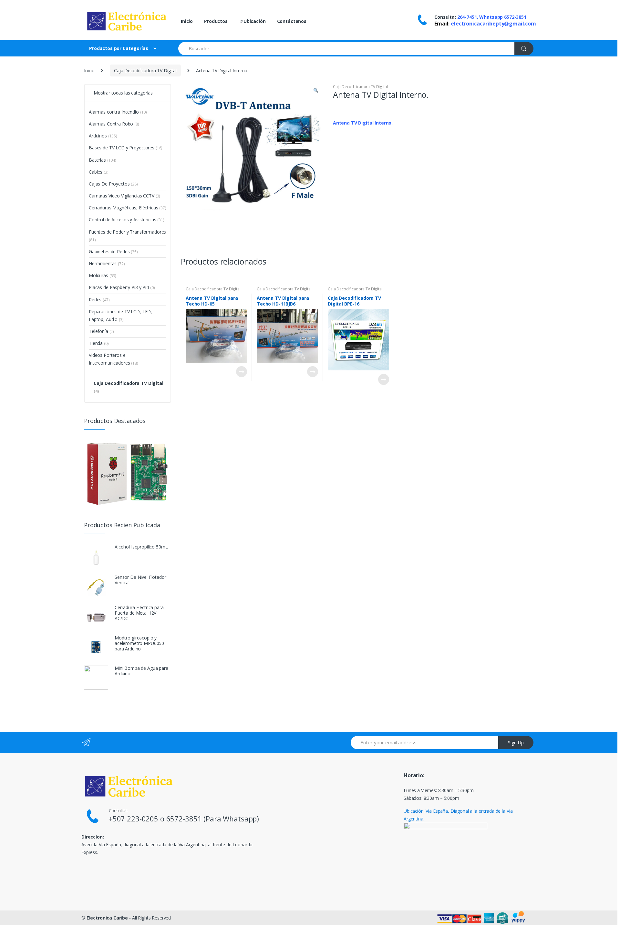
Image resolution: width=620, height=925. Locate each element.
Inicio (187, 21)
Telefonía (101, 331)
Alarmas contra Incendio (118, 112)
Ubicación (254, 21)
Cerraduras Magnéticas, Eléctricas (127, 208)
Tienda (99, 343)
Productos (216, 21)
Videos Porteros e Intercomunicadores (113, 359)
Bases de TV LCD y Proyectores (125, 148)
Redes (99, 300)
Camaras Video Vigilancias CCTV (124, 196)
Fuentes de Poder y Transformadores (127, 236)
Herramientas (107, 263)
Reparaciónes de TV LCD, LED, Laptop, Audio (120, 315)
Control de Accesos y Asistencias (126, 219)
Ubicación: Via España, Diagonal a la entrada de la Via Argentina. (458, 815)
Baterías (102, 160)
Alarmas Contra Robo (114, 124)
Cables (98, 172)
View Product (241, 371)
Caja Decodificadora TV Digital (145, 70)
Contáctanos (291, 21)
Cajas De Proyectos (113, 184)
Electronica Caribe (107, 918)
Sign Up (516, 742)
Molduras (102, 275)
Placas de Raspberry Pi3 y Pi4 (122, 287)
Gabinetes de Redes (113, 251)
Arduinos (103, 136)
